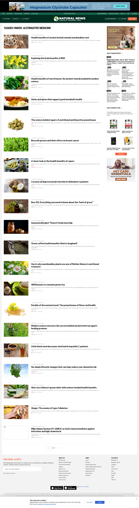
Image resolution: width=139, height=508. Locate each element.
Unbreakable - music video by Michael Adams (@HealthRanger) (128, 85)
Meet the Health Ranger (65, 462)
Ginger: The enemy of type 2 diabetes (49, 408)
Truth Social (114, 469)
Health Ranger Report (114, 53)
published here (57, 495)
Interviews (26, 13)
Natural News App (90, 469)
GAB (112, 477)
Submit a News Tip (63, 475)
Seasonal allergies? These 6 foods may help (52, 223)
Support (61, 466)
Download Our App (113, 13)
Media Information (63, 471)
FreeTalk (113, 473)
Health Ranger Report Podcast (93, 466)
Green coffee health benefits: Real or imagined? (54, 243)
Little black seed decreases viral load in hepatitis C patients (59, 346)
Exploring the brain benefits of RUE (48, 58)
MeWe (113, 475)
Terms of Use (62, 479)
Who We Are (62, 460)
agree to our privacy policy (47, 504)
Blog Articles (88, 473)
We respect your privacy (9, 473)
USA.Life (113, 479)
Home (3, 13)
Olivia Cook (41, 35)
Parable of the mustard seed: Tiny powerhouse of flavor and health (63, 305)
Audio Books (34, 13)
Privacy (43, 493)
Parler (112, 466)
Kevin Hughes (42, 426)
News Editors (41, 138)
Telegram (113, 464)
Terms (47, 493)
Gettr (112, 471)
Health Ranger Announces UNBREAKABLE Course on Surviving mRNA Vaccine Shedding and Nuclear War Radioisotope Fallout (128, 74)
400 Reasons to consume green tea (48, 284)
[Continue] (39, 469)
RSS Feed (87, 475)
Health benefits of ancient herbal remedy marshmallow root (60, 37)
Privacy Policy (62, 477)
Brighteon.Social (115, 462)
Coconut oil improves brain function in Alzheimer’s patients (59, 181)
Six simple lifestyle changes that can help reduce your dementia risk (63, 367)
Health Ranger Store (113, 108)
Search (135, 13)
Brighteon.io (114, 460)
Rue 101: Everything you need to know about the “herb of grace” (62, 202)
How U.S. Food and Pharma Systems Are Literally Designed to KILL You (113, 86)
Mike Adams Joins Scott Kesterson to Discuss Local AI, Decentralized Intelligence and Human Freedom (113, 72)
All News (87, 462)
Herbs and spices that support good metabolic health (56, 99)
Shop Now (121, 154)
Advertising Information (65, 473)
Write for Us (62, 469)
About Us (123, 13)
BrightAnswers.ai (102, 13)
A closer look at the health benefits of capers (52, 161)
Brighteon (9, 13)
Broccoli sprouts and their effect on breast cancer (55, 140)
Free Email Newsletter (64, 464)
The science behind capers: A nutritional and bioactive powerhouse (63, 120)
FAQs (128, 13)
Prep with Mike (18, 13)
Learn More (89, 502)
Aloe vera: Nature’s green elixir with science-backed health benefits (64, 387)
